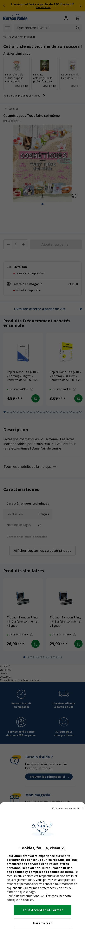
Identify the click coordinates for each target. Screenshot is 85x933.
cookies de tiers (60, 872)
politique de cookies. (20, 900)
